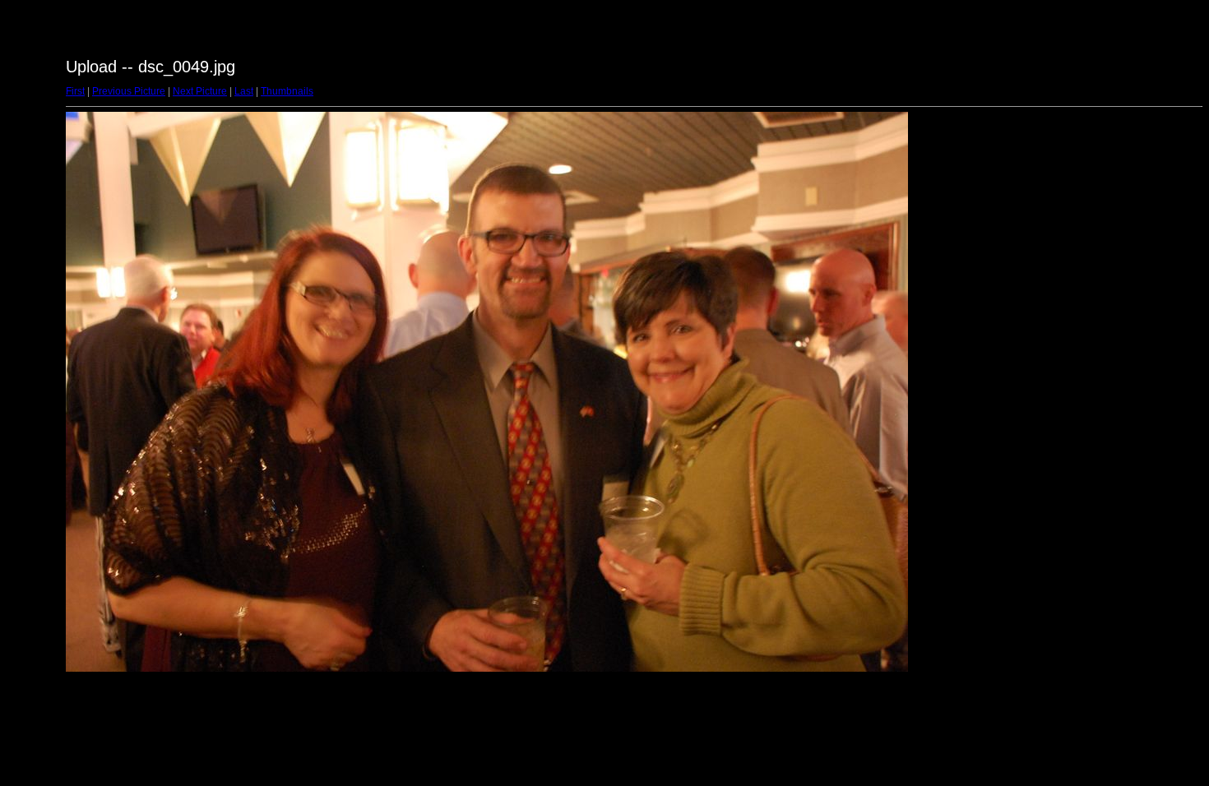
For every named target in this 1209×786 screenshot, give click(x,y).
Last (243, 91)
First (75, 91)
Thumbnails (287, 91)
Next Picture (200, 91)
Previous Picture (128, 91)
